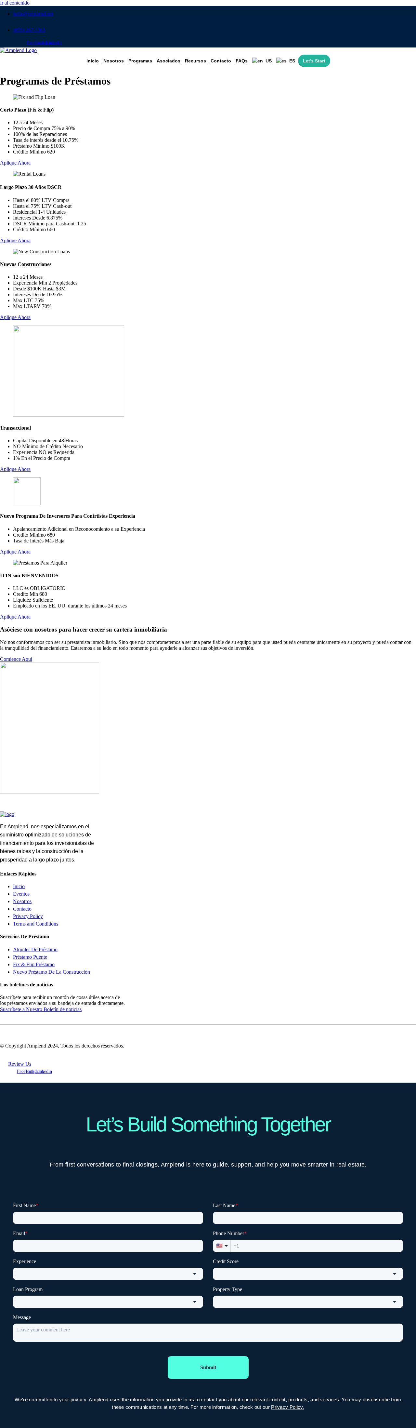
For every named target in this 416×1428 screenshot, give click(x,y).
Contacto (221, 60)
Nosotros (113, 60)
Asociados (168, 60)
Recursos (195, 60)
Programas (140, 60)
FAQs (242, 60)
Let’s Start (314, 60)
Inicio (92, 60)
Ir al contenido (15, 3)
